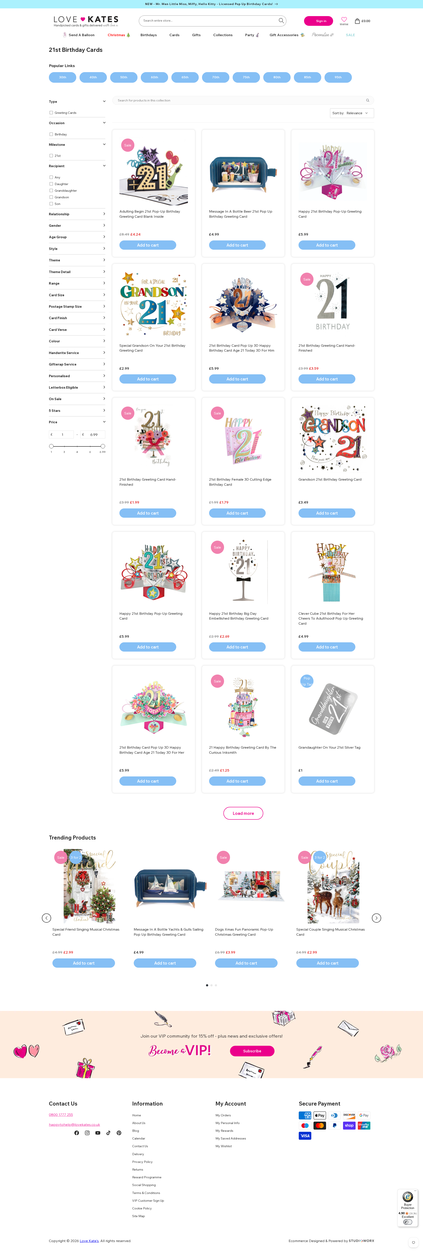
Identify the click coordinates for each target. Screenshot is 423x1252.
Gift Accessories (284, 35)
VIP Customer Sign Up (148, 1201)
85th (307, 77)
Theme (54, 260)
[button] (117, 35)
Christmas (116, 35)
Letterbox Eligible (63, 387)
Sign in (321, 21)
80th (277, 77)
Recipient (57, 166)
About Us (138, 1123)
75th (246, 77)
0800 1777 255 (61, 1114)
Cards (174, 35)
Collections (223, 35)
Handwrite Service (64, 353)
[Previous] (46, 918)
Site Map (138, 1216)
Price (53, 422)
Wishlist (344, 24)
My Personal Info (227, 1123)
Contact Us (140, 1146)
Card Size (56, 295)
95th (338, 77)
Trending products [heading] (72, 837)
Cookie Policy (142, 1208)
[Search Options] (369, 100)
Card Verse (58, 330)
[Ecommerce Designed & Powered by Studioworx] (361, 1241)
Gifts (196, 35)
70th (215, 77)
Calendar (138, 1138)
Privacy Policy (142, 1162)
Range (54, 283)
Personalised (59, 376)
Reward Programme (146, 1177)
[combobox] (212, 21)
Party (249, 35)
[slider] (51, 446)
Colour (54, 341)
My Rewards (224, 1131)
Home (136, 1115)
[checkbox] (76, 113)
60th (154, 77)
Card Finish (58, 318)
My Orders (223, 1115)
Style (53, 249)
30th (62, 77)
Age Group (58, 237)
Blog (135, 1131)
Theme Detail (59, 272)
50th (123, 77)
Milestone (57, 144)
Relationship (59, 214)
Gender (55, 225)
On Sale (55, 399)
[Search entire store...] (281, 20)
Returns (137, 1169)
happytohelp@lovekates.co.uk (74, 1124)
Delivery (138, 1154)
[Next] (376, 918)
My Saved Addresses (230, 1138)
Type (53, 101)
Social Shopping (144, 1185)
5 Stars (54, 411)
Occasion (57, 123)
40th (93, 77)
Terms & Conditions (146, 1193)
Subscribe (252, 1051)
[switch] (407, 1222)
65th (185, 77)
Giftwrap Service (62, 364)
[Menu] (415, 1191)
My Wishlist (223, 1146)
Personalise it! (322, 34)
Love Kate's (89, 1241)
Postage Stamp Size (65, 306)
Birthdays (149, 35)
